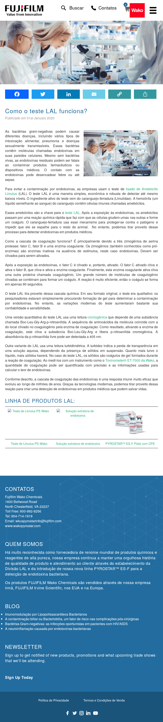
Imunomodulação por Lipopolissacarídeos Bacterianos (46, 614)
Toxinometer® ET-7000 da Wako (129, 360)
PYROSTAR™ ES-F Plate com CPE (130, 443)
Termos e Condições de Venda (104, 700)
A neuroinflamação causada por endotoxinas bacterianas (48, 628)
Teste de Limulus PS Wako (29, 443)
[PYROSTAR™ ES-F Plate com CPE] (130, 423)
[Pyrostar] (24, 10)
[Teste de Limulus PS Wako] (29, 423)
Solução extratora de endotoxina (78, 443)
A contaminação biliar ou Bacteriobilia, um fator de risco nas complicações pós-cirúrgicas (72, 618)
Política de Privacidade (53, 700)
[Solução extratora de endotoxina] (77, 423)
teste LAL (72, 212)
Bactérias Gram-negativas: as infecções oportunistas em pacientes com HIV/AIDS (66, 623)
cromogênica (97, 317)
